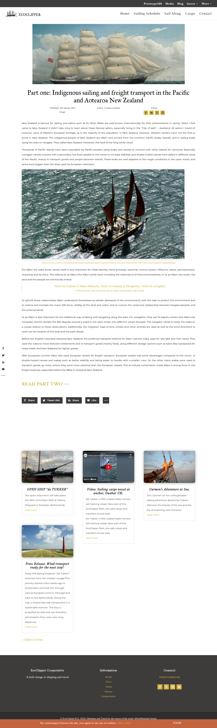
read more (31, 510)
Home (124, 13)
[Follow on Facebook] (160, 686)
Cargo (190, 13)
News (108, 681)
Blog (180, 3)
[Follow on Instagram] (172, 686)
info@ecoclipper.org (169, 677)
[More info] (124, 723)
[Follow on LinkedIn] (179, 686)
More (205, 3)
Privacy (108, 691)
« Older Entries (32, 639)
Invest (191, 3)
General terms (108, 696)
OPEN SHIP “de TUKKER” (47, 489)
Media (169, 3)
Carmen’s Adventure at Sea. (169, 489)
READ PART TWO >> (45, 384)
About (108, 686)
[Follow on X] (166, 686)
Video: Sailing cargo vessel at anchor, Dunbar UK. (108, 491)
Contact (205, 13)
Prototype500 (153, 3)
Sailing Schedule (147, 13)
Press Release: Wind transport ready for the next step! (47, 565)
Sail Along (172, 13)
